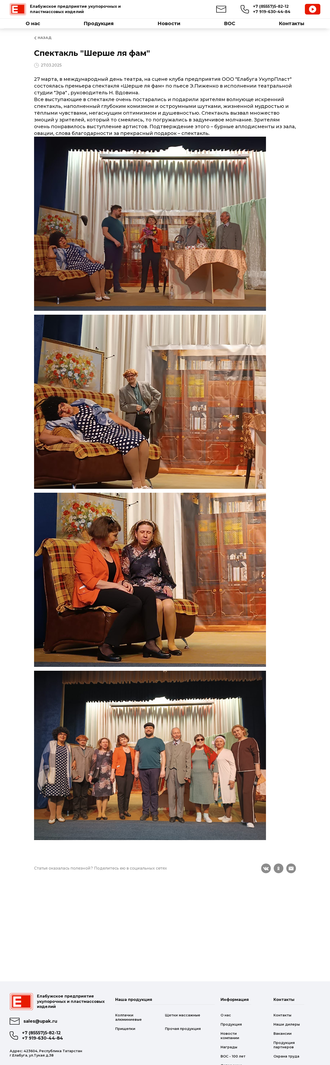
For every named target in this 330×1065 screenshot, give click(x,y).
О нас (226, 1015)
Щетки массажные (182, 1015)
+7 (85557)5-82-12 (271, 6)
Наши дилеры (286, 1024)
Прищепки (125, 1029)
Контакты (282, 1015)
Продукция (231, 1024)
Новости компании (230, 1035)
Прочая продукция (183, 1029)
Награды (229, 1047)
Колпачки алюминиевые (128, 1017)
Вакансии (282, 1033)
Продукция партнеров (284, 1045)
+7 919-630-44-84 (271, 11)
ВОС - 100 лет (233, 1056)
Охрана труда (286, 1056)
